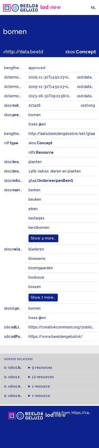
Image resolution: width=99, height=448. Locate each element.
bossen (34, 287)
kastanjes (36, 218)
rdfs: (41, 152)
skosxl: (19, 308)
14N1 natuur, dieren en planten (54, 171)
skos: (80, 51)
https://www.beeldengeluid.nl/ (55, 336)
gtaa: (50, 181)
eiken (33, 209)
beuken (34, 199)
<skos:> (21, 367)
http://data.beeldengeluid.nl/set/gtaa (61, 134)
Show (43, 238)
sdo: (17, 327)
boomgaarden (40, 268)
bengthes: (18, 68)
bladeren (36, 249)
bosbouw (36, 277)
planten (35, 162)
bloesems (36, 259)
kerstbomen (38, 228)
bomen (34, 308)
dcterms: (25, 77)
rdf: (11, 143)
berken (34, 190)
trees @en (37, 318)
